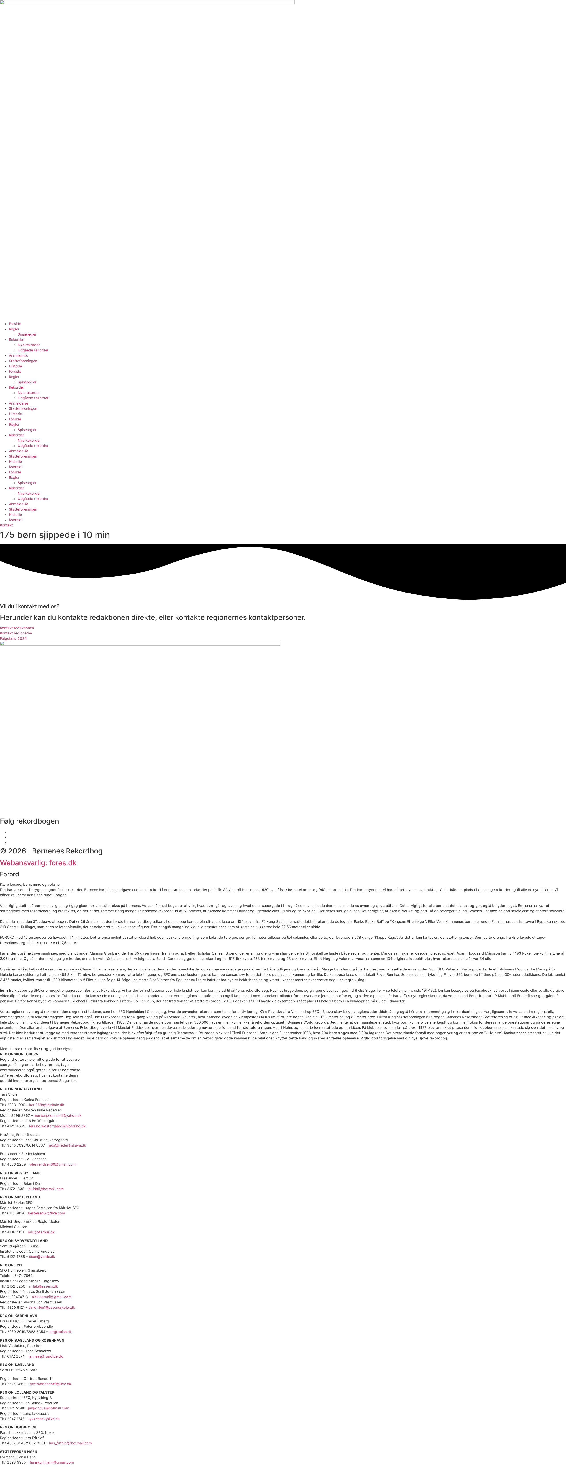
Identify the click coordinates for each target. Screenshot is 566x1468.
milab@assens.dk (43, 1286)
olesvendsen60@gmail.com (53, 1164)
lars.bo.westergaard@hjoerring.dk (57, 1126)
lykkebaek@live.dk (44, 1419)
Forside (15, 323)
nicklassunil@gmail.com (51, 1297)
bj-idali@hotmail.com (46, 1189)
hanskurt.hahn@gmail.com (52, 1462)
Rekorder (16, 339)
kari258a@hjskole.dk (46, 1105)
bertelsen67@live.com (46, 1213)
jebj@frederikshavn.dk (67, 1145)
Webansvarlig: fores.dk (38, 862)
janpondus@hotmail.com (48, 1408)
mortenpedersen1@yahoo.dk (58, 1115)
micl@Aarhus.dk (41, 1232)
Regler (14, 329)
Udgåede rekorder (33, 350)
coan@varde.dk (42, 1256)
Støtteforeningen (23, 361)
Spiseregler (27, 334)
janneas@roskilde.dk (46, 1356)
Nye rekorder (29, 345)
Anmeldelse (18, 355)
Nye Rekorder (29, 440)
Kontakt (15, 467)
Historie (15, 366)
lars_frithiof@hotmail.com (70, 1443)
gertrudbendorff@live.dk (50, 1384)
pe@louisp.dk (60, 1331)
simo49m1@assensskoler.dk (52, 1307)
